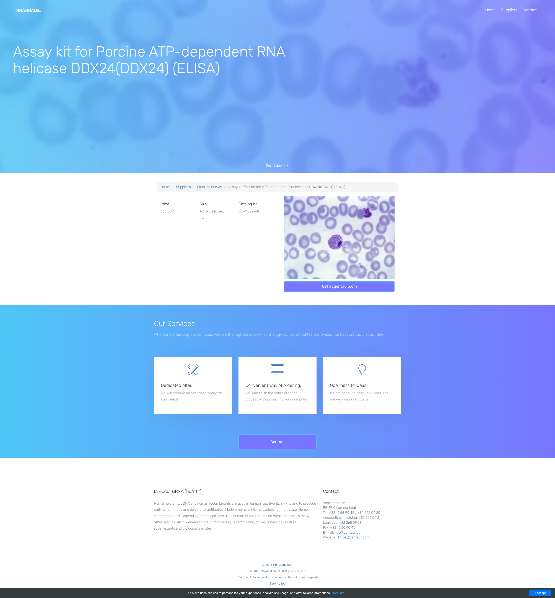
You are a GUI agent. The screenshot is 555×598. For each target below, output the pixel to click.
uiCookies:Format (269, 571)
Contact (529, 10)
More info (337, 593)
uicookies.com (278, 577)
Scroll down (276, 166)
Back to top (277, 583)
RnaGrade (28, 10)
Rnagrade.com (283, 565)
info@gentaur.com (349, 532)
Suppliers (509, 10)
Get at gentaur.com (339, 286)
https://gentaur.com (353, 537)
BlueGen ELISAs (209, 187)
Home (490, 10)
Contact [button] (277, 441)
